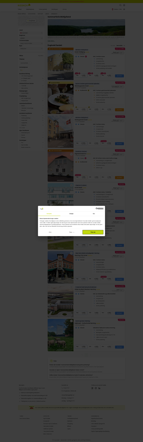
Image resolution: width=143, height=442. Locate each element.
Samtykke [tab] (49, 213)
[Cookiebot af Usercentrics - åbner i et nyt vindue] (96, 209)
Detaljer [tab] (71, 213)
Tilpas (70, 232)
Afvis (50, 232)
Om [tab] (94, 213)
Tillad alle (92, 232)
